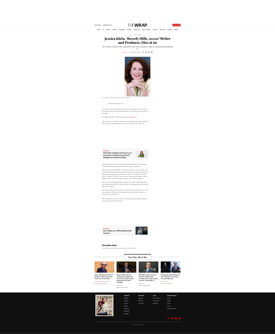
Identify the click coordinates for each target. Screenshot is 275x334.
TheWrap (126, 295)
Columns (155, 29)
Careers (126, 306)
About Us (126, 298)
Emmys (169, 303)
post (139, 166)
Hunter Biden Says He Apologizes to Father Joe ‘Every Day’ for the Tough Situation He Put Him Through (125, 278)
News (98, 29)
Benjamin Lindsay (105, 281)
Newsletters (108, 25)
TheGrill (129, 29)
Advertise (126, 300)
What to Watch (146, 29)
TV (103, 29)
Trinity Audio (115, 103)
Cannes (169, 298)
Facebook (131, 117)
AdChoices (155, 303)
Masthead (126, 308)
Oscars (169, 306)
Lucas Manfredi (165, 281)
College (169, 300)
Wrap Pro (141, 295)
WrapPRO (122, 29)
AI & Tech (162, 29)
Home (130, 35)
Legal (154, 295)
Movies (108, 29)
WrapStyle (137, 29)
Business (169, 29)
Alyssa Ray (98, 281)
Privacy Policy (156, 300)
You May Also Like (137, 257)
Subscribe (176, 25)
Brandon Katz (124, 52)
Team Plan (140, 300)
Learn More (141, 303)
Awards (115, 29)
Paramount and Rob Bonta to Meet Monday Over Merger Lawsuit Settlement (170, 276)
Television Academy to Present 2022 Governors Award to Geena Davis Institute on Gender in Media (117, 155)
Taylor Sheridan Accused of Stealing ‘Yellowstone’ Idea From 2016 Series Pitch (104, 276)
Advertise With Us (171, 308)
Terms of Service (157, 298)
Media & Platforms (138, 35)
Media (176, 29)
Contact (126, 303)
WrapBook (126, 313)
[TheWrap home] (137, 25)
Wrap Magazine (172, 295)
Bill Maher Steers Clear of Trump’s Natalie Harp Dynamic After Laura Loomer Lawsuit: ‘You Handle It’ (148, 277)
